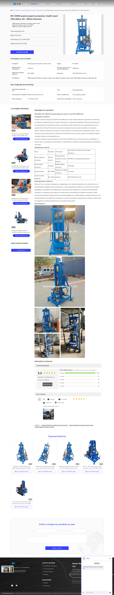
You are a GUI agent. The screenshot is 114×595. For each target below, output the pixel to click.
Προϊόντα (34, 4)
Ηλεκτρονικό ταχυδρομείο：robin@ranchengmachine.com (19, 571)
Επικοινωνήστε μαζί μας (66, 4)
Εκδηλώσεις (80, 4)
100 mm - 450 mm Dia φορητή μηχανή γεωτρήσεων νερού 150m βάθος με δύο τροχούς (92, 467)
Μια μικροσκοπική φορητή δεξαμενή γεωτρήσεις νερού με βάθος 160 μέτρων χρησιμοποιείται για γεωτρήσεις (21, 135)
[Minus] (110, 558)
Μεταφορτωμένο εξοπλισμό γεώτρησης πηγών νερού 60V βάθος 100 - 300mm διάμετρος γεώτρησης (45, 467)
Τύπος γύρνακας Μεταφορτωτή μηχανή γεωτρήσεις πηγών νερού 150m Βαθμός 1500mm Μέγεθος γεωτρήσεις (21, 502)
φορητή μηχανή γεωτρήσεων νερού (44, 427)
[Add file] (83, 592)
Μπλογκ (89, 4)
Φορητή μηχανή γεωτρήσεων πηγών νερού (32, 10)
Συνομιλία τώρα (21, 52)
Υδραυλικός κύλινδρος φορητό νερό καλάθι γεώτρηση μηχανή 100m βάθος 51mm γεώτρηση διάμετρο (21, 467)
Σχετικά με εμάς (53, 4)
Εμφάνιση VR (43, 4)
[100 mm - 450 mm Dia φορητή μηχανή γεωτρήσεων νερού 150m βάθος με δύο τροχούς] (92, 453)
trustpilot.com (49, 402)
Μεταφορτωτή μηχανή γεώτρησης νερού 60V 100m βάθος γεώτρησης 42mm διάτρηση (69, 467)
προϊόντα (18, 10)
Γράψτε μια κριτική (47, 384)
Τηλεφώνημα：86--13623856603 (21, 567)
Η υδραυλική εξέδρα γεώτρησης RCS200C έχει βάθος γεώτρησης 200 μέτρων (21, 232)
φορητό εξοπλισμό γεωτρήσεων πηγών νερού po (54, 425)
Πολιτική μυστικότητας (7, 593)
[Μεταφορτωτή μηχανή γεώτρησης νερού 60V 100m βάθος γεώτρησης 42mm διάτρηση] (69, 453)
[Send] (110, 592)
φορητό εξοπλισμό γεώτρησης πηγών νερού (81, 425)
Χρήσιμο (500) (60, 402)
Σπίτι (26, 4)
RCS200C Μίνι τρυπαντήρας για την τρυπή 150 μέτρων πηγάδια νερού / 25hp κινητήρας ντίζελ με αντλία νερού (21, 167)
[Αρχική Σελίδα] (17, 3)
